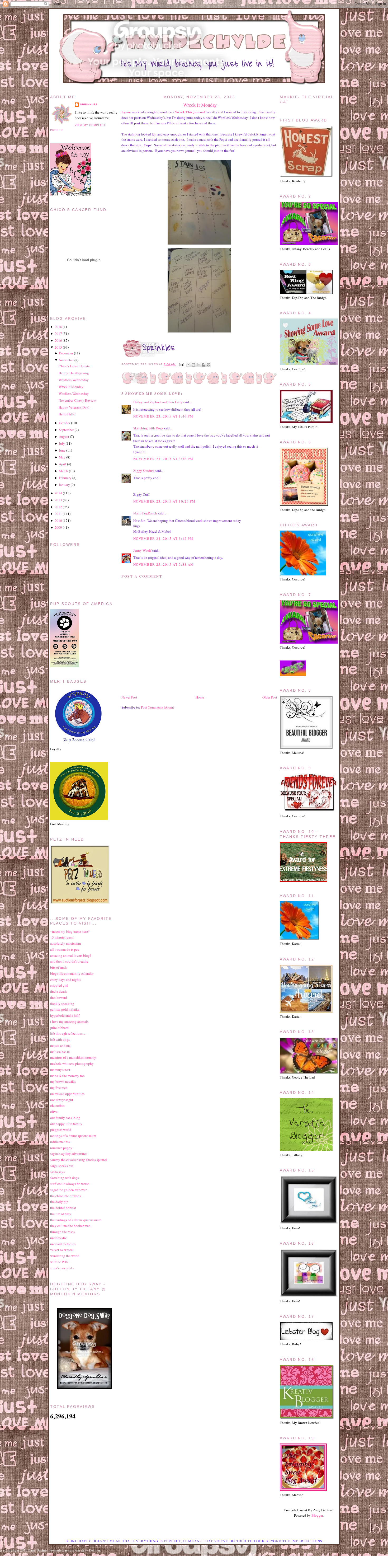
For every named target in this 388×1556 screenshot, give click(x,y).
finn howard (58, 997)
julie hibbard (59, 1027)
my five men (59, 1087)
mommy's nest (60, 1069)
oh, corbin (57, 1105)
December (66, 353)
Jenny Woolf (142, 550)
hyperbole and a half (64, 1015)
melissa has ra (60, 1051)
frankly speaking (62, 1003)
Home (200, 697)
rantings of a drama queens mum (73, 1135)
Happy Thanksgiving (74, 373)
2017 (58, 333)
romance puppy (61, 1147)
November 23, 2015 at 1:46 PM (163, 416)
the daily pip (59, 1201)
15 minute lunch (62, 937)
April (62, 464)
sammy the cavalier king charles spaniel (78, 1159)
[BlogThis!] (193, 364)
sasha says (57, 1171)
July (62, 443)
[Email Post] (181, 364)
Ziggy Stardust (143, 470)
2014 (58, 493)
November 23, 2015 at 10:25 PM (164, 501)
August (64, 436)
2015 (58, 347)
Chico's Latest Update (74, 366)
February (65, 477)
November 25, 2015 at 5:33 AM (163, 564)
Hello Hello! (67, 414)
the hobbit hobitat (63, 1207)
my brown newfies (63, 1081)
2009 (58, 527)
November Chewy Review (77, 400)
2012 (58, 506)
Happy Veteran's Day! (74, 407)
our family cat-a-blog (65, 1117)
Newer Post (129, 697)
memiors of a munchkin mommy (73, 1057)
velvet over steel (62, 1249)
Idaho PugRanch (145, 513)
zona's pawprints (62, 1268)
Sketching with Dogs (148, 428)
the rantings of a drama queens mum (75, 1219)
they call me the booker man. (70, 1225)
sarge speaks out (61, 1165)
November (66, 360)
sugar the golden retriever (68, 1189)
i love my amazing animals (69, 1021)
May (62, 457)
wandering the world (64, 1255)
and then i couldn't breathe (69, 961)
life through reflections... (67, 1033)
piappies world (60, 1129)
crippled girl (59, 985)
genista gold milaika (64, 1009)
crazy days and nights (65, 979)
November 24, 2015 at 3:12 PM (163, 538)
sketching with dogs (64, 1177)
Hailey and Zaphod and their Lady (157, 402)
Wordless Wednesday (74, 379)
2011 (58, 513)
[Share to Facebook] (203, 364)
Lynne (126, 111)
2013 (58, 500)
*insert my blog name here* (70, 931)
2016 (58, 340)
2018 (58, 326)
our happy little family (66, 1123)
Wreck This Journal (190, 111)
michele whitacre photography (72, 1063)
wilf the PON (59, 1261)
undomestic (58, 1237)
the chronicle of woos (65, 1195)
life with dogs (60, 1039)
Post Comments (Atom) (157, 707)
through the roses (62, 1231)
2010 (58, 520)
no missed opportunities (67, 1093)
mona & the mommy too (67, 1075)
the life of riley (60, 1213)
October (64, 422)
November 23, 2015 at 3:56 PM (163, 458)
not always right (61, 1099)
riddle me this (60, 1141)
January (64, 484)
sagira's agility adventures (68, 1153)
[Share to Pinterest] (208, 364)
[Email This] (188, 364)
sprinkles (89, 104)
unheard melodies (62, 1243)
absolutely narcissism (65, 943)
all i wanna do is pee (64, 949)
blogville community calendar (71, 973)
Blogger (317, 1515)
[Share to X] (198, 364)
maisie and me (60, 1045)
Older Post (269, 697)
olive (54, 1111)
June (62, 450)
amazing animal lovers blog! (70, 955)
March (63, 470)
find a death (58, 991)
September (66, 429)
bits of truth (58, 967)
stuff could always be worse (69, 1183)
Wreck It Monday (200, 105)
